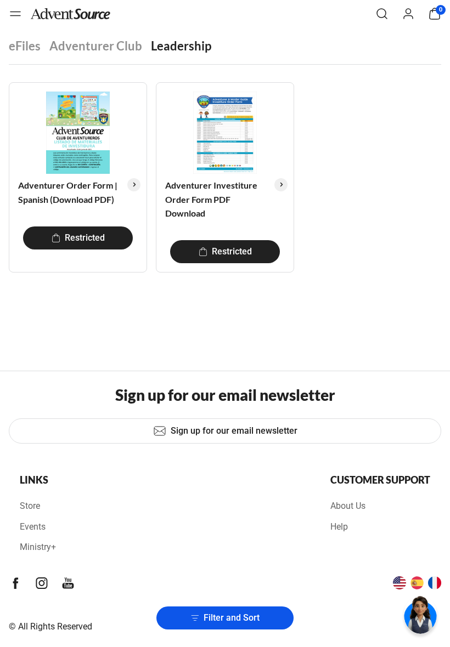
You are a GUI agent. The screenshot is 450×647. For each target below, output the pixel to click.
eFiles (25, 45)
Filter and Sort (232, 617)
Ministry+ (38, 547)
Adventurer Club (95, 45)
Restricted (85, 237)
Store (30, 506)
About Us (347, 506)
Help (339, 526)
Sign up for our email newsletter (234, 430)
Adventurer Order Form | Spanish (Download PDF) (67, 192)
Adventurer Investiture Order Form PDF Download (211, 199)
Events (33, 526)
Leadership (181, 45)
